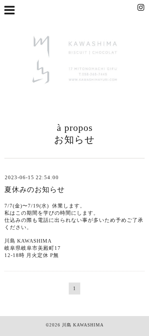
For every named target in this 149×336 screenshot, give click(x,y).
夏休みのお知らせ (34, 190)
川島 (67, 324)
